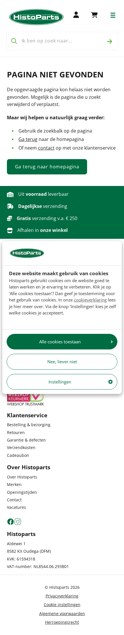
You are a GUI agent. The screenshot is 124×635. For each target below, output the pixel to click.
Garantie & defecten (26, 440)
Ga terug (27, 139)
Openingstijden (22, 492)
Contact (14, 499)
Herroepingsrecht (62, 622)
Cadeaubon (18, 455)
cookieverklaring (90, 300)
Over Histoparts (22, 477)
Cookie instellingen (62, 604)
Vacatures (16, 507)
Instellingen (59, 382)
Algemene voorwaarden (62, 613)
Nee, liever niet (62, 361)
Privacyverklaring (62, 596)
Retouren (16, 432)
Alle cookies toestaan (60, 341)
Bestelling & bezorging (28, 424)
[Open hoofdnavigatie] (113, 15)
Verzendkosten (21, 447)
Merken (14, 484)
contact (46, 148)
